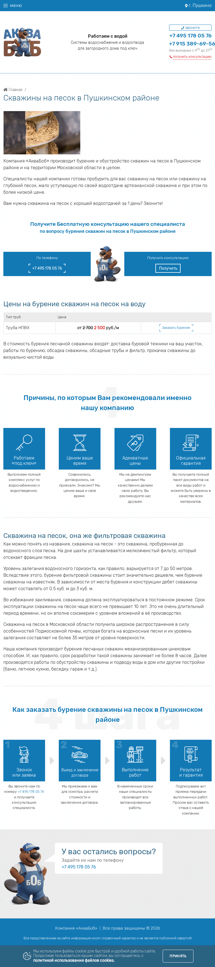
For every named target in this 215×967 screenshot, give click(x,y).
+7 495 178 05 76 (190, 35)
